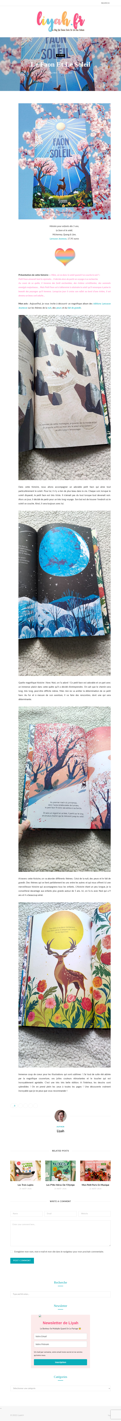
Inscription (60, 1362)
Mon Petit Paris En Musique (95, 1185)
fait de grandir (74, 308)
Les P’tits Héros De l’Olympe (60, 1185)
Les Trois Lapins (25, 1185)
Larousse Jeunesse (58, 239)
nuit (49, 308)
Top (109, 1415)
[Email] (8, 132)
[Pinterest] (8, 125)
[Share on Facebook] (8, 109)
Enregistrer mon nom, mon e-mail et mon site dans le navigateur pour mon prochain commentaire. (59, 1252)
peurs (59, 308)
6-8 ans (60, 55)
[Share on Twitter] (8, 117)
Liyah (54, 73)
